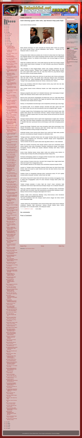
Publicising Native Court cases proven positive (12, 90)
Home (42, 246)
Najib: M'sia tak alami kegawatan (10, 238)
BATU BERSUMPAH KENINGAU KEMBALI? (11, 56)
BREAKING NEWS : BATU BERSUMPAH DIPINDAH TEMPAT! (11, 67)
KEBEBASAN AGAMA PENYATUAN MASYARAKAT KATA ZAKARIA (10, 170)
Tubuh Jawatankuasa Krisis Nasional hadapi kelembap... (11, 241)
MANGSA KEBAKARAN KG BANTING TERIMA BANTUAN (11, 256)
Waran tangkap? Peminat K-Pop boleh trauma (11, 345)
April (7, 40)
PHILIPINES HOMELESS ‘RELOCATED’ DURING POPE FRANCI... (11, 130)
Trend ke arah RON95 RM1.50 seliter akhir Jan (11, 375)
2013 (6, 423)
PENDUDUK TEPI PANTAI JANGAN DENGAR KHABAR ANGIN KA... (11, 157)
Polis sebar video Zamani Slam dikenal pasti (11, 182)
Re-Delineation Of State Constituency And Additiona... (10, 80)
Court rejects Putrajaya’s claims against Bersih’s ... (11, 62)
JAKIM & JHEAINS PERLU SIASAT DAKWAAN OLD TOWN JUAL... (11, 83)
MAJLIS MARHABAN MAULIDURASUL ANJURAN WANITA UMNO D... (12, 259)
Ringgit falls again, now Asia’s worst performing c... (11, 64)
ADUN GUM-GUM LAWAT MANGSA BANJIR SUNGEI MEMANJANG (11, 409)
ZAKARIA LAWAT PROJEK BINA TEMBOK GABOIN (11, 120)
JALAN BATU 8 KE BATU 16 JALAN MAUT (11, 387)
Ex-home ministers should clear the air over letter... (11, 145)
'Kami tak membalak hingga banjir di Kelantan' (11, 416)
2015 (6, 32)
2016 (6, 30)
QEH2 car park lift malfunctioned (9, 372)
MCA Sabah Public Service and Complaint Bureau (11, 360)
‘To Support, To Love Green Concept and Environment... (11, 50)
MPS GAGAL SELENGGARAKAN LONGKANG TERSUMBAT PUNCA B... (11, 297)
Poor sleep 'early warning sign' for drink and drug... (11, 287)
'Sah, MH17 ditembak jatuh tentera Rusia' (11, 406)
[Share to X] (38, 208)
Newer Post (23, 246)
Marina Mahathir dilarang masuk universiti (11, 343)
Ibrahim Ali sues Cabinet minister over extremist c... (11, 96)
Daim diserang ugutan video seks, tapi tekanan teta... (11, 147)
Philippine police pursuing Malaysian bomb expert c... (11, 127)
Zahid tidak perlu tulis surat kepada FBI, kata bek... (11, 263)
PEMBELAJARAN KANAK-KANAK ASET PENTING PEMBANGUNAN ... (11, 122)
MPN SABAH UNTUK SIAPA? (11, 327)
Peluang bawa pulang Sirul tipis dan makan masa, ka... (11, 187)
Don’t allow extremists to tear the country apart (11, 59)
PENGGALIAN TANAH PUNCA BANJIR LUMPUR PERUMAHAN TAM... (12, 290)
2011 (6, 426)
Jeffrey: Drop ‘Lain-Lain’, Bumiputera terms (10, 222)
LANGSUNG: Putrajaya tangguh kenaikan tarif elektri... (10, 224)
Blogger (58, 433)
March (7, 41)
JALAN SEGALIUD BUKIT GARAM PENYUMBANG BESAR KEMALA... (11, 384)
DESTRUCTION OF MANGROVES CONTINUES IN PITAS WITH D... (12, 380)
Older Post (61, 246)
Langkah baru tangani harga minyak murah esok (11, 251)
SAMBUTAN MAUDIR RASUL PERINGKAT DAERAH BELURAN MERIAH (11, 363)
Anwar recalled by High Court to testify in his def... (11, 208)
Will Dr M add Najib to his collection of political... (11, 163)
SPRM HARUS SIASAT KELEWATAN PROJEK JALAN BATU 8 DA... (10, 330)
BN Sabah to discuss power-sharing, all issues (11, 268)
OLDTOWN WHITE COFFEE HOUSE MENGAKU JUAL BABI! (11, 70)
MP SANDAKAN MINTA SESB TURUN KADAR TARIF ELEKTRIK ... (11, 348)
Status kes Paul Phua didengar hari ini (10, 203)
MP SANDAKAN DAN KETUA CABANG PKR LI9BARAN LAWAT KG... (11, 390)
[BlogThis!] (37, 208)
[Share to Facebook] (39, 208)
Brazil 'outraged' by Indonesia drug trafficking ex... (11, 285)
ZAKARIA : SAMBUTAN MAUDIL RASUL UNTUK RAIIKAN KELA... (11, 228)
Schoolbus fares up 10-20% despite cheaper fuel (11, 325)
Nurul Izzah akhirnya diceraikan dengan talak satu (11, 314)
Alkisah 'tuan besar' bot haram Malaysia (10, 393)
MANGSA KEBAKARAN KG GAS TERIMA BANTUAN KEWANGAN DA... (11, 369)
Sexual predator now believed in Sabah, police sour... (11, 152)
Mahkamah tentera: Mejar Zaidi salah (11, 354)
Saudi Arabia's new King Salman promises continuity (11, 150)
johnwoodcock (48, 433)
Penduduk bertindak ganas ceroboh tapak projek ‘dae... (11, 134)
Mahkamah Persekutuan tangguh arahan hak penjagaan (10, 337)
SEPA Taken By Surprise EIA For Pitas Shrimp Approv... (11, 310)
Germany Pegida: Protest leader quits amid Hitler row (11, 184)
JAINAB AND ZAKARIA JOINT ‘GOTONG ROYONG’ (11, 193)
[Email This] (36, 208)
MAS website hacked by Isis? (11, 125)
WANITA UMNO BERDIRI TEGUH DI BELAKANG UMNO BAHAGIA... (11, 333)
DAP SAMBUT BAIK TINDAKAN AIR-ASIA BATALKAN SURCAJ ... (11, 47)
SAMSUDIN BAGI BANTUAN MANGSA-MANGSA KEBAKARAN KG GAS (11, 231)
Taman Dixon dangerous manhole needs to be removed (10, 103)
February (8, 43)
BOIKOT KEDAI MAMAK (10, 154)
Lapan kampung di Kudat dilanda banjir (11, 340)
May (7, 38)
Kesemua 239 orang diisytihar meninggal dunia (11, 77)
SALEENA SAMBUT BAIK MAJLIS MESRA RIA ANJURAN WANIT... (11, 235)
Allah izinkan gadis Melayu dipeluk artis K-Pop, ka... (11, 318)
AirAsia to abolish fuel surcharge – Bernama (10, 117)
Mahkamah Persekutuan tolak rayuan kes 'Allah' (11, 210)
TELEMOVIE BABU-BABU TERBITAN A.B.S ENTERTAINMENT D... (11, 357)
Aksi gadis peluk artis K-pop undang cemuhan (11, 377)
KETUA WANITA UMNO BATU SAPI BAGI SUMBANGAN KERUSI (11, 196)
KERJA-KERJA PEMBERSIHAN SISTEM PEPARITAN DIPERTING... (11, 300)
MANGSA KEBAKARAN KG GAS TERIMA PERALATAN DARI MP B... (11, 107)
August (7, 35)
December (8, 33)
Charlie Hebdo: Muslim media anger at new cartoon (11, 323)
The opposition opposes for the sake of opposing (11, 101)
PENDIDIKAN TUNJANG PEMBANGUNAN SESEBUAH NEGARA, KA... (11, 218)
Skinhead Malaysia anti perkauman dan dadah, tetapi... (11, 190)
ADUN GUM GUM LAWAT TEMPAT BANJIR (11, 278)
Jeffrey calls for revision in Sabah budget (11, 213)
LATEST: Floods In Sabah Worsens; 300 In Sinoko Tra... (11, 176)
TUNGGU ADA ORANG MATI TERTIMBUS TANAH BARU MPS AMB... (11, 271)
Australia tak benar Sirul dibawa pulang (10, 304)
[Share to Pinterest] (40, 208)
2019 (6, 27)
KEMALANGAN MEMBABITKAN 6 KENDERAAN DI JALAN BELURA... (11, 413)
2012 (6, 425)
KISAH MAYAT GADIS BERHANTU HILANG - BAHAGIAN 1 (10, 74)
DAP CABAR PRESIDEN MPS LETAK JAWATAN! (11, 253)
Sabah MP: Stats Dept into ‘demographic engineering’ (11, 293)
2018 (6, 29)
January (8, 44)
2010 (6, 428)
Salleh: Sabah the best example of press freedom (11, 173)
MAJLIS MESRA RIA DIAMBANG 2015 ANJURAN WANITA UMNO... (10, 281)
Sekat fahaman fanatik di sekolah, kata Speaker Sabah (11, 245)
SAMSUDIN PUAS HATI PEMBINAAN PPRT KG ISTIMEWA (11, 199)
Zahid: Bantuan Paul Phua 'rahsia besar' (11, 320)
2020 (6, 26)
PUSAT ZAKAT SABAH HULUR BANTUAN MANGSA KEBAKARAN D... (11, 307)
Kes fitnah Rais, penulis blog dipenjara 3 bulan (11, 419)
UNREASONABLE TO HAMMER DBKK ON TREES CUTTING (10, 274)
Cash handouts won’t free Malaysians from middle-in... (11, 87)
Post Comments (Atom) (30, 248)
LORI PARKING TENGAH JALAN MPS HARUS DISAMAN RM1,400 (11, 165)
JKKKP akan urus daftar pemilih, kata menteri (10, 248)
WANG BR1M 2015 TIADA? (11, 312)
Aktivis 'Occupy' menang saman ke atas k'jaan (10, 403)
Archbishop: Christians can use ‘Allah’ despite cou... (11, 110)
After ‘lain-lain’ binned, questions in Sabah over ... (11, 160)
